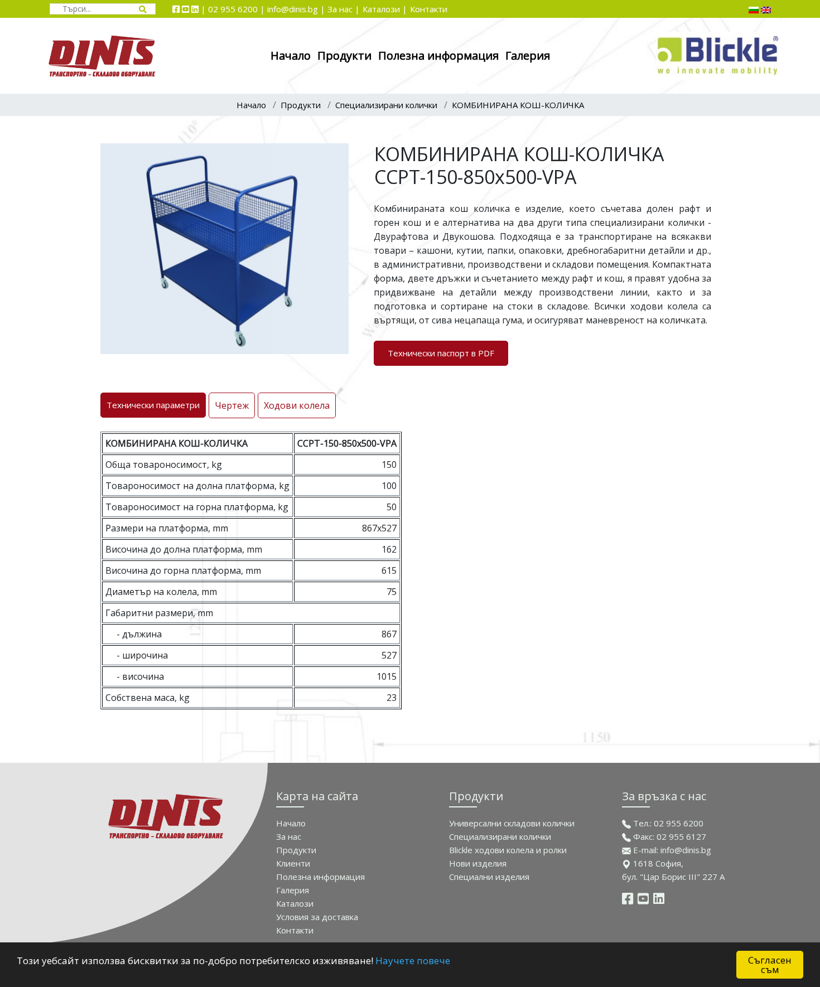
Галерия (527, 55)
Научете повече (412, 960)
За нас (288, 836)
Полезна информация (438, 55)
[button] (339, 153)
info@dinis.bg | (297, 8)
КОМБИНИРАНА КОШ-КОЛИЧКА (518, 104)
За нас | (343, 8)
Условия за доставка (317, 916)
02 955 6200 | (237, 8)
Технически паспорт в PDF (441, 353)
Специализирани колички (386, 104)
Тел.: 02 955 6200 (667, 823)
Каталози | (385, 8)
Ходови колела (297, 405)
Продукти (344, 55)
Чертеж (232, 405)
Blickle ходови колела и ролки (508, 849)
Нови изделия (478, 863)
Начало (291, 55)
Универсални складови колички (512, 823)
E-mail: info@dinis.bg (671, 849)
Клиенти (293, 863)
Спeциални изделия (489, 876)
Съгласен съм (770, 965)
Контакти (428, 8)
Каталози (294, 903)
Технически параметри (153, 404)
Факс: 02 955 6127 (668, 836)
